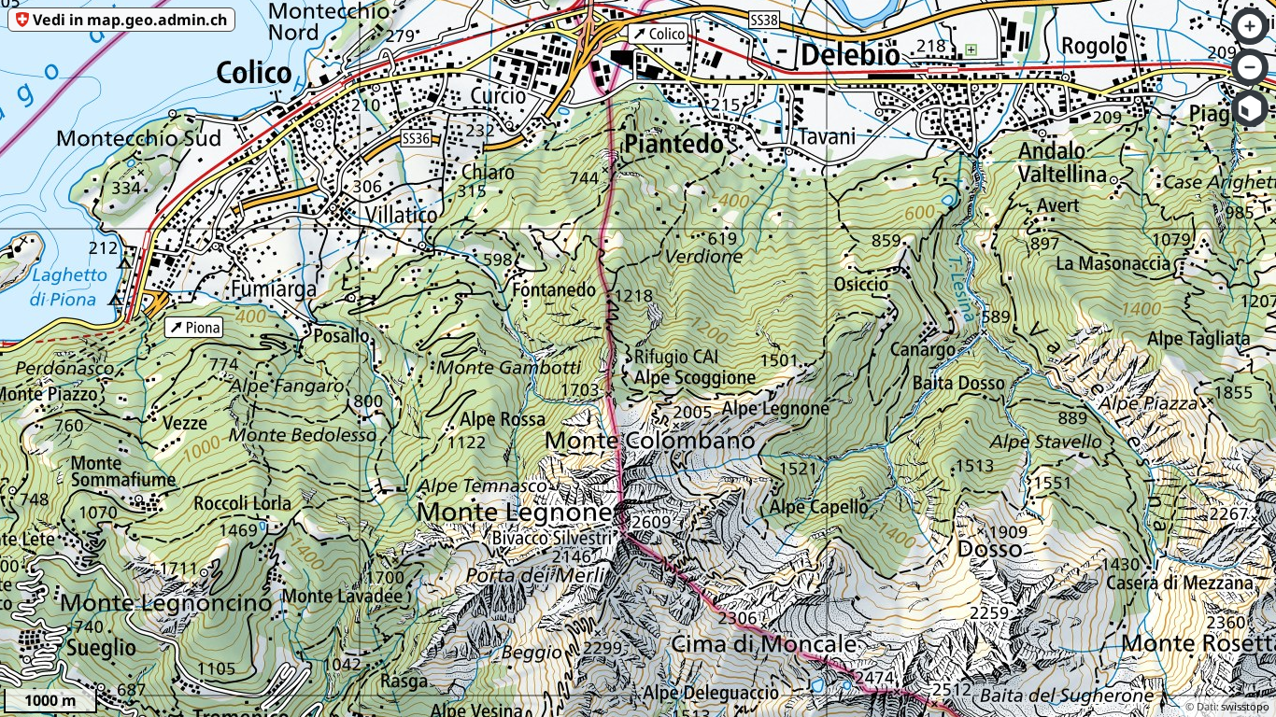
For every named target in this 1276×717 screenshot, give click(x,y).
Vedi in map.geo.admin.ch (130, 19)
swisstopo (1245, 706)
